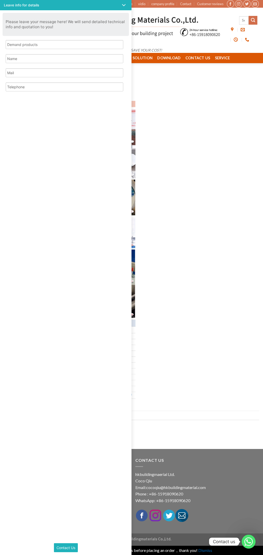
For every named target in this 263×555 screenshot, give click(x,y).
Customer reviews (210, 4)
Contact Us (197, 58)
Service (222, 58)
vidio (141, 4)
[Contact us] (249, 542)
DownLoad (169, 58)
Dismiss (205, 550)
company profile (162, 4)
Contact (185, 4)
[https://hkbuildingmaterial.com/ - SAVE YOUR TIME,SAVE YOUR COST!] (131, 26)
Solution (143, 58)
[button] (66, 5)
